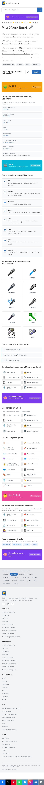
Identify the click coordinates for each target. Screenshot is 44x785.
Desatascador (30, 448)
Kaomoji (5, 727)
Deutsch (22, 574)
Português (25, 577)
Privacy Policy (6, 744)
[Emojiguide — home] (10, 3)
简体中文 (6, 580)
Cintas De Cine (31, 464)
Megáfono (29, 514)
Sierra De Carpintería (8, 448)
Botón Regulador (31, 382)
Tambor (28, 485)
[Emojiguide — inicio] (4, 593)
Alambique (8, 458)
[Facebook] (4, 604)
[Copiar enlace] (36, 782)
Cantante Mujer (10, 530)
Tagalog (15, 584)
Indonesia (6, 584)
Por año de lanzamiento (10, 714)
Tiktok (4, 700)
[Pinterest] (12, 604)
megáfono (6, 544)
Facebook (5, 684)
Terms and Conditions (9, 741)
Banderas (5, 615)
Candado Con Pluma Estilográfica (11, 464)
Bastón (7, 485)
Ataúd (6, 474)
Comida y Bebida (8, 634)
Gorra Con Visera (31, 458)
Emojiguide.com (7, 22)
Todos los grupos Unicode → (11, 637)
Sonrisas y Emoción (8, 627)
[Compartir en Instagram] (30, 782)
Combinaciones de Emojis (11, 708)
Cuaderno (29, 469)
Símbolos (5, 621)
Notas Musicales (31, 377)
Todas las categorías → (9, 670)
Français (30, 574)
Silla (6, 443)
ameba (35, 544)
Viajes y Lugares (7, 624)
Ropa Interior (9, 469)
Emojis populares (8, 720)
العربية (29, 580)
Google (4, 681)
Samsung (5, 694)
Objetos (18, 22)
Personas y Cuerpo (8, 612)
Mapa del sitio (6, 769)
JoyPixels (5, 697)
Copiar (36, 72)
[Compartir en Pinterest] (13, 782)
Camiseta (8, 480)
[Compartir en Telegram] (25, 782)
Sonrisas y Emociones (9, 660)
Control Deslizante (11, 377)
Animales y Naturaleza (9, 631)
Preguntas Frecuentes (9, 730)
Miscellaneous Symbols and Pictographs (16, 155)
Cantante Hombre (32, 525)
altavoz (26, 544)
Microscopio (9, 525)
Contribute (5, 738)
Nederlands (15, 577)
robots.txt (15, 769)
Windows (5, 687)
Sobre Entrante (10, 453)
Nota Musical (30, 387)
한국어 (21, 580)
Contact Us (6, 753)
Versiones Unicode (8, 717)
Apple (4, 678)
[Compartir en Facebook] (2, 782)
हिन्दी (35, 580)
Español (13, 574)
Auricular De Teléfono (30, 475)
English (5, 574)
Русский (34, 577)
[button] (22, 108)
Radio (27, 372)
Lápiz (27, 480)
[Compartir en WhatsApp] (19, 782)
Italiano (5, 577)
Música (26, 22)
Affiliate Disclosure (8, 747)
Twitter (4, 690)
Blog (3, 723)
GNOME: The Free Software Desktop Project (17, 756)
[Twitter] (8, 604)
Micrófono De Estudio (9, 387)
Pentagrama (9, 372)
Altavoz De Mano (31, 520)
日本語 (14, 580)
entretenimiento (8, 65)
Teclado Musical (10, 520)
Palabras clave (7, 711)
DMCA (4, 750)
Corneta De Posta (32, 443)
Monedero (29, 453)
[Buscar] (39, 10)
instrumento (17, 544)
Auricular (7, 382)
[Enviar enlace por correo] (41, 782)
